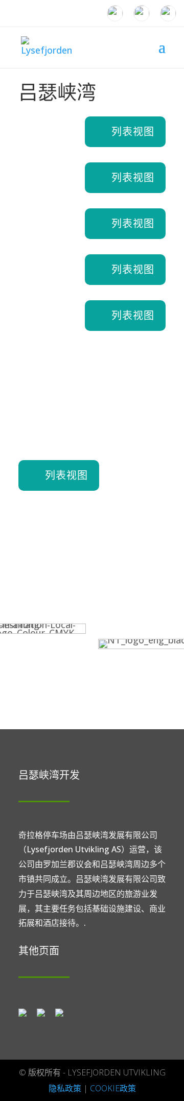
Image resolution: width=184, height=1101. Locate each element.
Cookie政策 (113, 1088)
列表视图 (132, 131)
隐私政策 (65, 1088)
